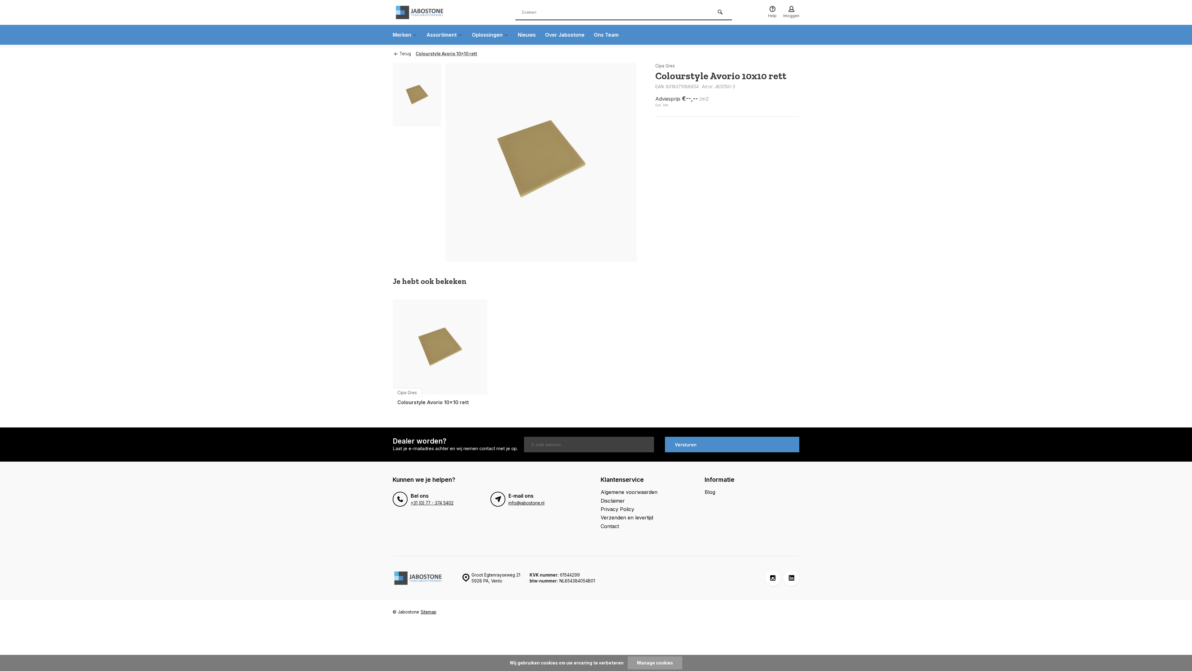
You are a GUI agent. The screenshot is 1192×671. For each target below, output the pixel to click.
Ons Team (606, 35)
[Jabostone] (430, 12)
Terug (405, 53)
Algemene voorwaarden (629, 492)
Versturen (686, 444)
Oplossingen (487, 35)
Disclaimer (613, 501)
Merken (402, 35)
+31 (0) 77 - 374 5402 (432, 502)
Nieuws (527, 35)
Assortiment (442, 35)
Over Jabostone (565, 35)
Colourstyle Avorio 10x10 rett (446, 53)
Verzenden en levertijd (627, 517)
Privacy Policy (617, 509)
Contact (610, 526)
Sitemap (428, 611)
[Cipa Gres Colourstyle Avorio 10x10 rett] (440, 346)
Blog (710, 492)
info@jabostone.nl (526, 502)
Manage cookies (655, 662)
